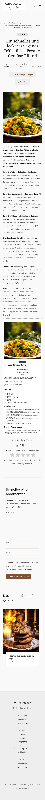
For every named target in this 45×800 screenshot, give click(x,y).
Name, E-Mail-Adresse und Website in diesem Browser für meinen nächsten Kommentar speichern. (22, 566)
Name (8, 542)
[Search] (34, 6)
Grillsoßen (22, 752)
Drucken (23, 82)
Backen (22, 745)
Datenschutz (22, 723)
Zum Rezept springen (24, 75)
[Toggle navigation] (40, 6)
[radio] (12, 455)
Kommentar (10, 512)
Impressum (22, 720)
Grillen (22, 735)
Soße (22, 738)
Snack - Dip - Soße (22, 749)
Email (8, 552)
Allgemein (15, 23)
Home (5, 23)
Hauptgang (22, 742)
